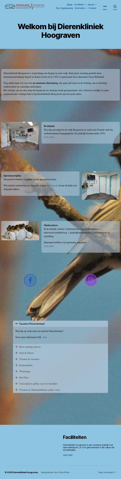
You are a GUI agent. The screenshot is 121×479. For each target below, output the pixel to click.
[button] (60, 324)
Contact (92, 8)
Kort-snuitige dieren (30, 347)
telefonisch (52, 185)
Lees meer (49, 136)
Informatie (79, 8)
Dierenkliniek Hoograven (25, 472)
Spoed (91, 4)
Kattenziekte (26, 365)
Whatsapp (24, 371)
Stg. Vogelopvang (64, 8)
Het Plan (23, 377)
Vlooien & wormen (29, 359)
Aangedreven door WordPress (55, 472)
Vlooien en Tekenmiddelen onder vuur (39, 390)
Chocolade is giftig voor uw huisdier (38, 383)
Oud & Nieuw (26, 353)
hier (45, 337)
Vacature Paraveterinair (32, 323)
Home (69, 4)
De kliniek (78, 4)
